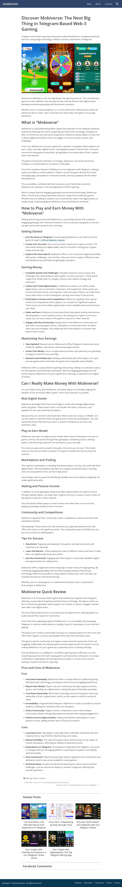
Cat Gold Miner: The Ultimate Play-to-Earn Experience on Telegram (34, 825)
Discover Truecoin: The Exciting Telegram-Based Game (47, 782)
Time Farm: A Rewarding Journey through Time (61, 823)
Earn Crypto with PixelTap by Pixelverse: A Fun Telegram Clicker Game (34, 853)
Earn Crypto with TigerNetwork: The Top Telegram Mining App (61, 852)
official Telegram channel (53, 240)
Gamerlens (20, 883)
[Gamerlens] (20, 4)
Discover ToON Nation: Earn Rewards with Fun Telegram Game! (88, 825)
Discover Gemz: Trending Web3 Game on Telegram (76, 785)
